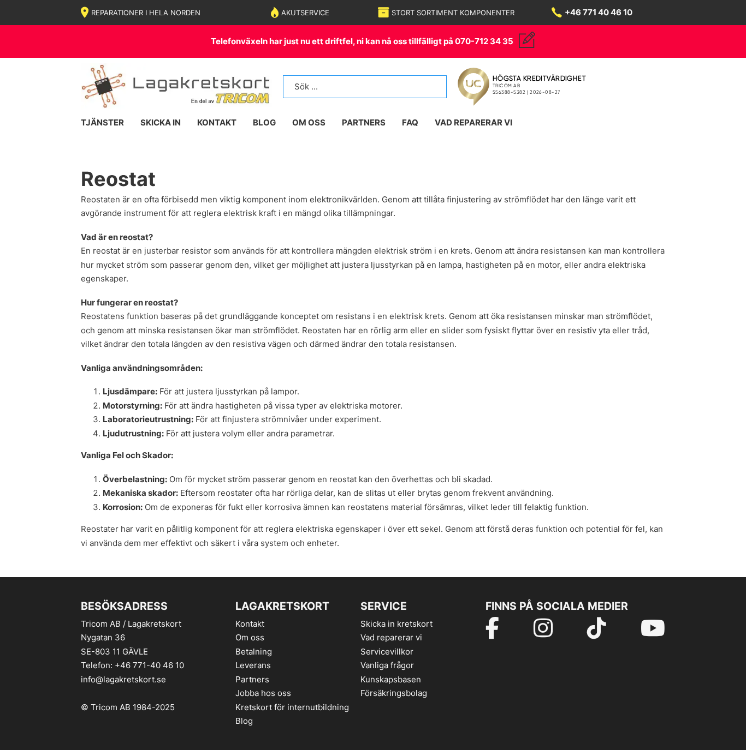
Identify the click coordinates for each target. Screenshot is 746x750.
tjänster (102, 122)
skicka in (160, 122)
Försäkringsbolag (393, 693)
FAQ (410, 122)
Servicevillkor (386, 651)
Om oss (249, 637)
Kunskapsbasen (390, 679)
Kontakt (249, 624)
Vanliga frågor (387, 665)
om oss (308, 122)
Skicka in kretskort (396, 624)
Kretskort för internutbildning (292, 707)
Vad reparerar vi (473, 122)
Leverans (253, 665)
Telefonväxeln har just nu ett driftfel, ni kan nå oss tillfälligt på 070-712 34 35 (362, 41)
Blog (244, 721)
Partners (364, 122)
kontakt (216, 122)
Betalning (253, 651)
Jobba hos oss (263, 693)
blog (264, 122)
